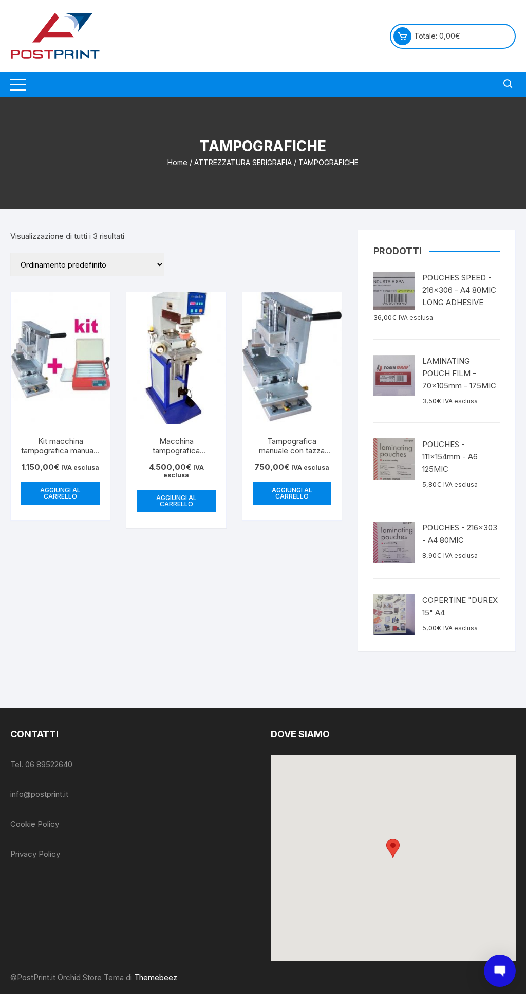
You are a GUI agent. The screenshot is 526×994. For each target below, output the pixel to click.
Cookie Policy (34, 824)
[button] (393, 848)
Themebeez (155, 977)
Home (177, 162)
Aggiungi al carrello (60, 493)
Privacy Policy (35, 854)
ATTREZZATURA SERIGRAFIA (243, 162)
